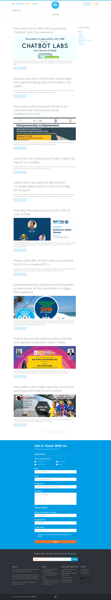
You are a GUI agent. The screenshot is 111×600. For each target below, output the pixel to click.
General (80, 35)
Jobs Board (20, 3)
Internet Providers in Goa (51, 580)
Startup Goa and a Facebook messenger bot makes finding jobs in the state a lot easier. (43, 82)
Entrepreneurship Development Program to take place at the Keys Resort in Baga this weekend (44, 288)
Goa (45, 578)
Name (37, 468)
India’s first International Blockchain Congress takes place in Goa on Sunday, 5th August (42, 186)
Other (60, 464)
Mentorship (62, 461)
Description (39, 491)
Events (80, 33)
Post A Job (87, 3)
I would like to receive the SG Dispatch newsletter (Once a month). (54, 535)
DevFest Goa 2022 (66, 577)
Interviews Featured (84, 40)
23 (63, 431)
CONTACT (35, 3)
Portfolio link (39, 483)
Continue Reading (20, 68)
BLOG (27, 3)
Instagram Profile (40, 519)
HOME (13, 3)
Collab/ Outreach (41, 464)
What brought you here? (43, 458)
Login (96, 3)
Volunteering (40, 461)
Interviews (81, 38)
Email (37, 476)
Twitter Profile (39, 527)
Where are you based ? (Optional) (46, 512)
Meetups (81, 42)
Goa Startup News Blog (51, 573)
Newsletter (17, 10)
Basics (80, 31)
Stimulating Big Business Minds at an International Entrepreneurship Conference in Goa (41, 110)
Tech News (81, 44)
